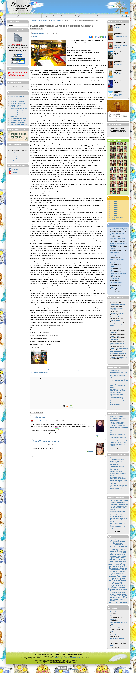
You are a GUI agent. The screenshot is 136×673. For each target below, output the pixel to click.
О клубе (78, 16)
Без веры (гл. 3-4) (115, 627)
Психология (118, 584)
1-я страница (114, 201)
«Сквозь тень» (118, 73)
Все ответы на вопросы (17, 96)
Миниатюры (121, 564)
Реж (111, 615)
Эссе (111, 602)
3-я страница (114, 205)
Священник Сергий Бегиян (17, 122)
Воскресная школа (118, 546)
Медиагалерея (89, 16)
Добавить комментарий (40, 372)
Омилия (124, 570)
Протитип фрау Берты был (118, 329)
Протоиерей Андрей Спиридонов (16, 115)
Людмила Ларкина (56, 20)
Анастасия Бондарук (16, 159)
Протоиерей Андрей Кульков (18, 108)
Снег (111, 287)
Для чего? (113, 634)
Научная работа (121, 566)
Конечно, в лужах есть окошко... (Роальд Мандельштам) (116, 463)
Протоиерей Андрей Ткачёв (18, 118)
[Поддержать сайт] (68, 407)
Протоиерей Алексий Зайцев (18, 112)
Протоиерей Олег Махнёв (17, 103)
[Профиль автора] (100, 431)
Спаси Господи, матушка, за (46, 441)
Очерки (34, 36)
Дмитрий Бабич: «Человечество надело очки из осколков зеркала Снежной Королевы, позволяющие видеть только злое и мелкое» (119, 374)
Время (112, 645)
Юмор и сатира (121, 602)
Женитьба (113, 619)
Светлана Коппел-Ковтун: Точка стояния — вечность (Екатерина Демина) (118, 390)
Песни (122, 575)
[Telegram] (96, 37)
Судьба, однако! (38, 417)
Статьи (55, 16)
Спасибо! (112, 301)
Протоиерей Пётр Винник (17, 101)
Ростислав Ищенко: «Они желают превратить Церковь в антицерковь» (119, 427)
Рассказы (113, 589)
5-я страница (114, 209)
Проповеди (117, 582)
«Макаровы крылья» (120, 55)
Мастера (112, 248)
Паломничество (117, 573)
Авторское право (121, 540)
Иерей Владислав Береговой (18, 124)
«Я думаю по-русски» (120, 36)
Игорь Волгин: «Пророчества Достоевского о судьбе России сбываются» (118, 487)
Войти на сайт (18, 87)
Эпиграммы (122, 601)
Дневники (121, 551)
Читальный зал (66, 16)
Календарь (114, 561)
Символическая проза (118, 594)
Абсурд (111, 540)
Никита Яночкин (14, 152)
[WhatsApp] (101, 37)
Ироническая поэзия (118, 556)
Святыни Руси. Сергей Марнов (119, 500)
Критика (122, 561)
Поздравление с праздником (118, 357)
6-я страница (114, 211)
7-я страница (114, 213)
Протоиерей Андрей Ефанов (18, 110)
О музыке (113, 571)
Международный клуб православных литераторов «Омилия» (68, 370)
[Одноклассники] (93, 37)
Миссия (112, 566)
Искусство (113, 559)
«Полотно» (117, 27)
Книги (35, 16)
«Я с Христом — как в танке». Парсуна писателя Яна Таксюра (118, 520)
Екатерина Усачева (15, 154)
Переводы (115, 575)
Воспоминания (118, 548)
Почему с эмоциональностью (119, 348)
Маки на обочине (115, 420)
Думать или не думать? (117, 400)
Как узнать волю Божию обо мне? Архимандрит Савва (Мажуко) (118, 507)
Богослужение (118, 544)
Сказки (113, 596)
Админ (99, 16)
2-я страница (114, 203)
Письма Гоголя (114, 612)
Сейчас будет (114, 332)
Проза (122, 578)
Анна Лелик (13, 161)
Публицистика (117, 585)
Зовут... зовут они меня (117, 259)
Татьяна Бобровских (16, 156)
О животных (114, 570)
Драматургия (115, 553)
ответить (101, 436)
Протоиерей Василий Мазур (18, 120)
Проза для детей (117, 580)
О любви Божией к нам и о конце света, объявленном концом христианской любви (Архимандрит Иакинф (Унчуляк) (118, 480)
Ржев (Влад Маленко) (116, 471)
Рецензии (114, 591)
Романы (122, 591)
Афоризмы (114, 541)
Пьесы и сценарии (117, 587)
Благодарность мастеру (117, 313)
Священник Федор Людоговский (15, 106)
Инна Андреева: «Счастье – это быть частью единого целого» (118, 385)
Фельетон (122, 599)
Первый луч (113, 263)
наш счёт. (17, 49)
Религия (123, 589)
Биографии (117, 543)
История (122, 559)
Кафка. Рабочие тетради (117, 642)
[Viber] (99, 37)
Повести (113, 577)
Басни (122, 541)
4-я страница (114, 207)
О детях (123, 568)
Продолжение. (114, 336)
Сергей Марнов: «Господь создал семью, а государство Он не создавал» (119, 380)
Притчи (114, 578)
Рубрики (20, 16)
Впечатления (114, 339)
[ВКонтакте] (90, 37)
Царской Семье (114, 255)
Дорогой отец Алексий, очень (118, 316)
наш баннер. (22, 52)
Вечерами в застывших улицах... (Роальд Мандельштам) (117, 468)
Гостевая (108, 16)
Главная (10, 16)
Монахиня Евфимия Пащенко (42, 421)
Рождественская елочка (117, 638)
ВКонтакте (15, 169)
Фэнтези (113, 601)
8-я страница (114, 215)
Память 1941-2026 (115, 278)
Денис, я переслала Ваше (117, 304)
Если (111, 631)
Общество (113, 568)
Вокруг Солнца (114, 252)
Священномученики (118, 592)
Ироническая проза (118, 558)
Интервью (46, 16)
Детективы (115, 549)
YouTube (14, 172)
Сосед (112, 266)
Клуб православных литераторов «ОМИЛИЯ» (68, 657)
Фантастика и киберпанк (118, 598)
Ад (111, 270)
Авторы (28, 16)
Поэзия (122, 576)
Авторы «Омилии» (43, 20)
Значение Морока (115, 320)
